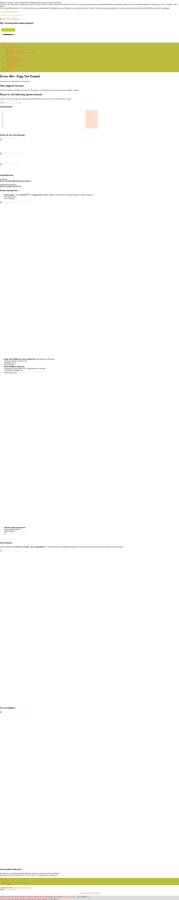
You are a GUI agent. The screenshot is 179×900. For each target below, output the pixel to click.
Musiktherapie (13, 62)
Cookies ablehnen (81, 897)
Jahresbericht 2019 (91, 122)
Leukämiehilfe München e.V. (9, 12)
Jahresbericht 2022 (91, 116)
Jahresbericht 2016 (91, 127)
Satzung (11, 54)
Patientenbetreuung (14, 58)
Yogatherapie (12, 64)
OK (74, 897)
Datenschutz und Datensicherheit (89, 893)
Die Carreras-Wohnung (16, 60)
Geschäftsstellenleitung (15, 51)
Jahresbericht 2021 (91, 118)
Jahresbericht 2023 (91, 114)
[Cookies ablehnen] (89, 897)
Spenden (7, 69)
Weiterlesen (68, 897)
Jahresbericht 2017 (91, 126)
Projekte (7, 56)
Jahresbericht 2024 (91, 112)
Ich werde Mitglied (10, 67)
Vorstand (11, 49)
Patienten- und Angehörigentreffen (19, 65)
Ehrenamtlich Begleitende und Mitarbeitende (22, 52)
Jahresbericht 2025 (91, 111)
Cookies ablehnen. (53, 899)
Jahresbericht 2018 (91, 124)
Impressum (7, 884)
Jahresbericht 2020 (91, 120)
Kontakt (6, 71)
